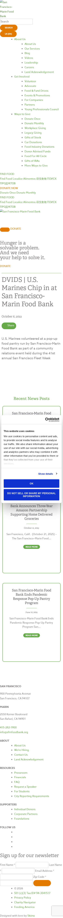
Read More (32, 546)
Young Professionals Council (42, 109)
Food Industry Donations (39, 147)
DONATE (15, 229)
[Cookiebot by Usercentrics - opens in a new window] (45, 420)
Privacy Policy (22, 898)
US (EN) (8, 33)
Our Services (32, 49)
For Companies (34, 100)
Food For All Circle (36, 156)
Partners (30, 105)
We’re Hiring (21, 750)
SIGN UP (42, 883)
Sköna (31, 916)
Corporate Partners (25, 814)
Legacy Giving (33, 133)
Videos (29, 58)
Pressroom (20, 773)
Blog (27, 53)
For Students (22, 791)
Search (9, 27)
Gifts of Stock (33, 137)
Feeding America (24, 907)
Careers (29, 67)
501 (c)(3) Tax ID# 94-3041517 (32, 893)
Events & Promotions (37, 95)
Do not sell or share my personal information (31, 494)
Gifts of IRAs (32, 161)
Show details (45, 473)
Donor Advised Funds (38, 151)
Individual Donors (24, 809)
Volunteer (30, 81)
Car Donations (33, 142)
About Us (20, 39)
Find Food (6, 179)
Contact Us (21, 755)
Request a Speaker (25, 787)
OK (31, 483)
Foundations (21, 819)
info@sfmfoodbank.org (14, 732)
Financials (20, 777)
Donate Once (32, 119)
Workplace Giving (35, 128)
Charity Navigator (25, 902)
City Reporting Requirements (31, 796)
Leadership (31, 63)
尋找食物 (41, 179)
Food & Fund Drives (36, 91)
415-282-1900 (8, 727)
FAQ (17, 782)
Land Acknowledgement (39, 72)
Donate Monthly (34, 123)
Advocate (30, 86)
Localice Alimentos (24, 179)
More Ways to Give (36, 166)
